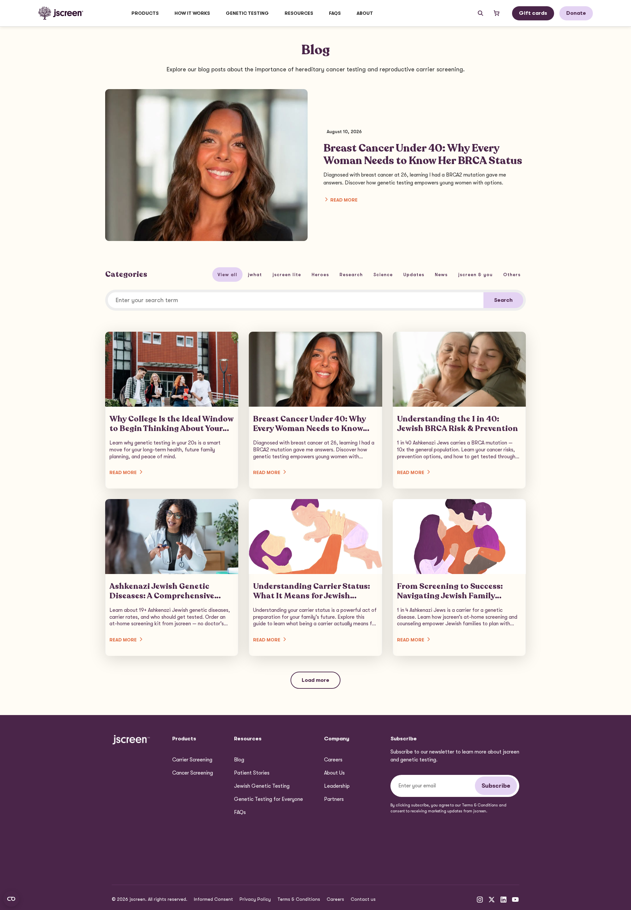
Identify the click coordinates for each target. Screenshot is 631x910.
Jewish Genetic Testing (262, 786)
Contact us (363, 899)
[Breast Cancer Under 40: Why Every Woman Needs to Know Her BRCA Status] (315, 410)
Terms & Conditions (298, 899)
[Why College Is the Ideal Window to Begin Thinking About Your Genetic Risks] (171, 410)
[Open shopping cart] (496, 13)
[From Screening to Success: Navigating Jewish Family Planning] (459, 577)
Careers (333, 760)
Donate (576, 13)
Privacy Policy (255, 899)
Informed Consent (213, 899)
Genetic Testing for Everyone (268, 799)
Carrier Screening (192, 760)
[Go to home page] (60, 13)
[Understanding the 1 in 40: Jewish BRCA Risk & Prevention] (459, 410)
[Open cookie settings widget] (11, 899)
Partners (334, 799)
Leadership (337, 786)
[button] (145, 13)
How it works (192, 13)
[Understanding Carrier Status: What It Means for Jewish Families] (315, 577)
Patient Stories (251, 773)
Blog (239, 760)
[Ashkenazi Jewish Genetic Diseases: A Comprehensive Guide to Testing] (171, 577)
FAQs (335, 13)
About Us (334, 773)
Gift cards (533, 13)
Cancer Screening (192, 773)
